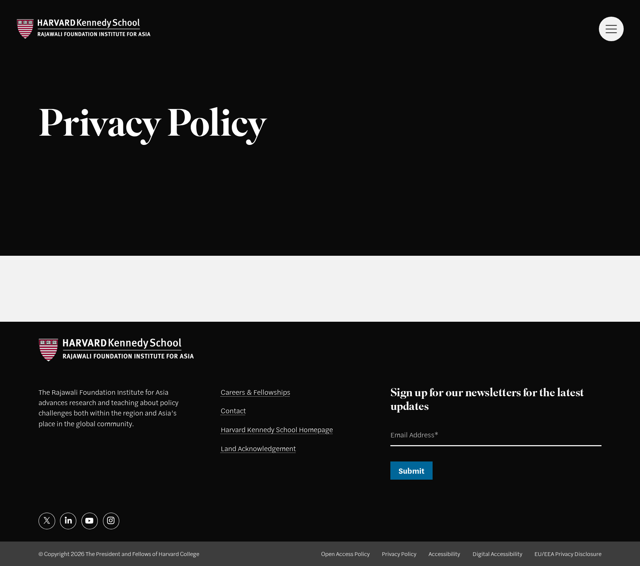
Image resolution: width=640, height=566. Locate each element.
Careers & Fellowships (255, 392)
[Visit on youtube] (89, 521)
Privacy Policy (399, 553)
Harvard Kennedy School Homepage (277, 429)
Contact (233, 411)
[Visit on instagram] (111, 521)
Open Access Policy (345, 553)
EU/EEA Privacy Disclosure (567, 553)
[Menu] (611, 29)
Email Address (404, 426)
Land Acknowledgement (258, 448)
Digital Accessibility (497, 553)
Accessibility (444, 553)
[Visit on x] (47, 521)
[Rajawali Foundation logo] (84, 29)
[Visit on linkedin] (68, 521)
